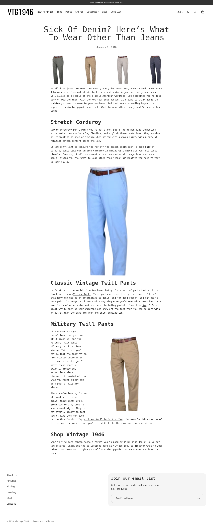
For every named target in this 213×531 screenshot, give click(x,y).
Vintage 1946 (22, 521)
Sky (144, 305)
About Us (12, 475)
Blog (9, 498)
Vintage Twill (82, 294)
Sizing (11, 486)
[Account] (195, 12)
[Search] (188, 12)
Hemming (11, 492)
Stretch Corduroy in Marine (100, 150)
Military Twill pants (64, 342)
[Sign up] (199, 498)
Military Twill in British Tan (103, 419)
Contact (11, 503)
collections (94, 445)
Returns (11, 481)
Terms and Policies (43, 521)
